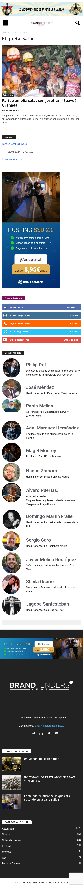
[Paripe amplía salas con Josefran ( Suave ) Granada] (41, 71)
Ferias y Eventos (11, 863)
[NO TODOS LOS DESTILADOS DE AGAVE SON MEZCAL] (11, 782)
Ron (4, 857)
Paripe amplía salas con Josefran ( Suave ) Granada (39, 103)
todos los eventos (12, 159)
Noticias (6, 834)
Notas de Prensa (11, 840)
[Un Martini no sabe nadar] (11, 764)
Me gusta (72, 307)
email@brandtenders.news (49, 725)
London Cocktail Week (14, 143)
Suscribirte (71, 339)
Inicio (4, 32)
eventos (6, 851)
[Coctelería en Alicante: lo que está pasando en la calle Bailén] (11, 801)
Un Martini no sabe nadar (41, 759)
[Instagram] (34, 733)
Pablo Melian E (10, 110)
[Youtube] (57, 733)
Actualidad (8, 95)
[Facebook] (26, 733)
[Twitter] (50, 733)
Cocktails (7, 846)
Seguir (74, 315)
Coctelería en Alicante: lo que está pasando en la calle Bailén (47, 797)
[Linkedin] (42, 733)
